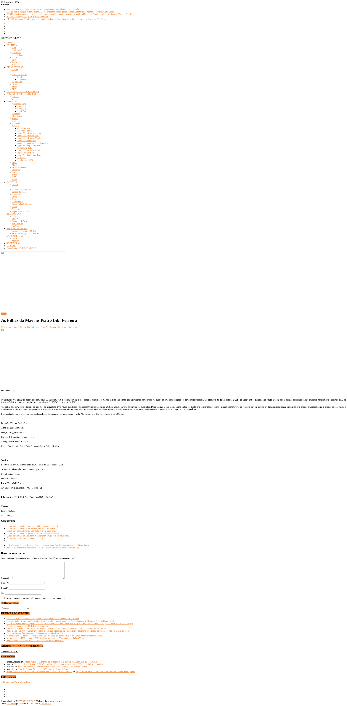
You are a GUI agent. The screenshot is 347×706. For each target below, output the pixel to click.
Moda (14, 87)
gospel (14, 99)
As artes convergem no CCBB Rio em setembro (27, 16)
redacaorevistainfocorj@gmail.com (16, 682)
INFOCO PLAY (14, 214)
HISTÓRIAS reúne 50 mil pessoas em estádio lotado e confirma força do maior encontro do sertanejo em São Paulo (56, 19)
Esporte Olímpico (24, 131)
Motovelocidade (19, 167)
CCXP (15, 184)
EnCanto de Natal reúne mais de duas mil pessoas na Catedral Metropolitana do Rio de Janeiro (48, 545)
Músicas (15, 241)
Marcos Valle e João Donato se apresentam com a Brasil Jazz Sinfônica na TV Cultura (60, 662)
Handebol (16, 123)
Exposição (16, 194)
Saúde (20, 77)
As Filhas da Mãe (53, 327)
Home (9, 43)
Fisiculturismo (18, 116)
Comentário (7, 578)
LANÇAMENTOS (15, 236)
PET (14, 89)
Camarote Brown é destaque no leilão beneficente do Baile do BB (35, 633)
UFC (14, 177)
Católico (15, 96)
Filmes (20, 55)
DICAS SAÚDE (19, 74)
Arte (14, 47)
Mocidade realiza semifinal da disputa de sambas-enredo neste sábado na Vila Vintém (43, 9)
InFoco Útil (17, 82)
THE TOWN (17, 223)
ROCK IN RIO (13, 243)
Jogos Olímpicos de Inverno (29, 133)
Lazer (14, 84)
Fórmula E (21, 109)
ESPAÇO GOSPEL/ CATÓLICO (21, 94)
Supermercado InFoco (21, 211)
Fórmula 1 (21, 106)
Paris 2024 (21, 157)
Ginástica (16, 121)
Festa (14, 199)
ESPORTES (12, 101)
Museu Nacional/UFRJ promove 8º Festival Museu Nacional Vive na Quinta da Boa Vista (45, 638)
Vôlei (14, 179)
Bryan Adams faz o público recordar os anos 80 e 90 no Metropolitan (105, 671)
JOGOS (15, 126)
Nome (4, 583)
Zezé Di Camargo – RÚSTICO (25, 233)
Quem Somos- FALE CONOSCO (21, 248)
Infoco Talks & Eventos (22, 204)
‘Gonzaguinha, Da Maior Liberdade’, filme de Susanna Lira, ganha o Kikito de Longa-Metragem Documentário (54, 636)
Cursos (15, 72)
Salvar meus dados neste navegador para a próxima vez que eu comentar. (35, 598)
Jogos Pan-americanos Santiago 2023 (33, 143)
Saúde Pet (21, 79)
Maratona (16, 165)
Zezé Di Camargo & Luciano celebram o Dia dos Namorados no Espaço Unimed (52, 667)
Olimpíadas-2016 (24, 148)
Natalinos (16, 209)
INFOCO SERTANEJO (17, 228)
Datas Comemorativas (21, 189)
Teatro (14, 62)
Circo (14, 57)
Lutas (14, 162)
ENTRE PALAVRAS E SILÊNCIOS (23, 91)
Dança (14, 187)
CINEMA (16, 52)
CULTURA (12, 45)
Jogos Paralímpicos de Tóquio (30, 145)
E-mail (4, 588)
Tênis (14, 175)
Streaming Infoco (19, 221)
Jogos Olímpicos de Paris (28, 135)
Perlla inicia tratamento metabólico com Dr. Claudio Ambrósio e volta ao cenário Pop (44, 548)
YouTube (16, 226)
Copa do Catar (23, 128)
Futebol (15, 118)
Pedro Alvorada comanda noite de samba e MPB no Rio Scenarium (35, 640)
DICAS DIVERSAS (16, 67)
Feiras (14, 197)
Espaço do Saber (19, 192)
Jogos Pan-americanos (26, 140)
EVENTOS (12, 182)
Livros (14, 60)
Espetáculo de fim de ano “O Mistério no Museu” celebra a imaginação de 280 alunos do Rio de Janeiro (58, 664)
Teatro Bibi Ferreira (70, 327)
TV (13, 65)
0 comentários (39, 327)
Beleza (15, 69)
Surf (14, 172)
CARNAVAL (18, 50)
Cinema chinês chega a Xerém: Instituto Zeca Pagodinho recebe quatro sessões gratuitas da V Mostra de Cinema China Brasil (60, 12)
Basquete (16, 113)
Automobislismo (19, 104)
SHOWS (16, 219)
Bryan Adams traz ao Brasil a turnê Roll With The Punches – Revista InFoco (39, 671)
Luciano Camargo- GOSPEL (24, 231)
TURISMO (11, 245)
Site (2, 593)
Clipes (14, 216)
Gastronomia (17, 201)
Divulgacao (28, 327)
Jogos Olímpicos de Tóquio (29, 138)
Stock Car (21, 111)
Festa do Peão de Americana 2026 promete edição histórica (43, 669)
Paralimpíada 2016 (25, 160)
